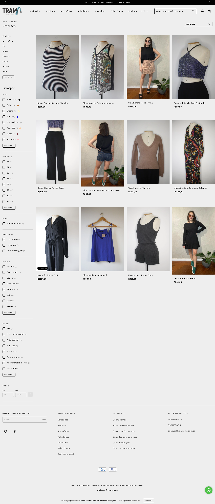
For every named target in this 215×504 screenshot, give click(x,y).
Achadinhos (83, 11)
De (4, 390)
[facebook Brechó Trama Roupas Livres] (15, 431)
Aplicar (30, 394)
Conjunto (7, 36)
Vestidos (50, 11)
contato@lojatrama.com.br (181, 431)
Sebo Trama (117, 11)
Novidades (35, 11)
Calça (5, 61)
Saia (5, 71)
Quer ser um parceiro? (124, 448)
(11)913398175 (174, 425)
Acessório (8, 41)
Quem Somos (119, 420)
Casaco (6, 56)
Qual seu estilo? (136, 11)
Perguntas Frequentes (124, 431)
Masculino (100, 11)
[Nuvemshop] (107, 490)
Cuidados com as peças (125, 437)
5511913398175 (175, 419)
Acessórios (66, 11)
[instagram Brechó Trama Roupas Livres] (6, 431)
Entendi (148, 500)
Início (5, 22)
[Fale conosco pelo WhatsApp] (208, 490)
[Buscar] (193, 11)
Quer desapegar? (121, 442)
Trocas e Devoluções (123, 425)
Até (16, 390)
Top (4, 46)
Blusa (5, 51)
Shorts (6, 66)
